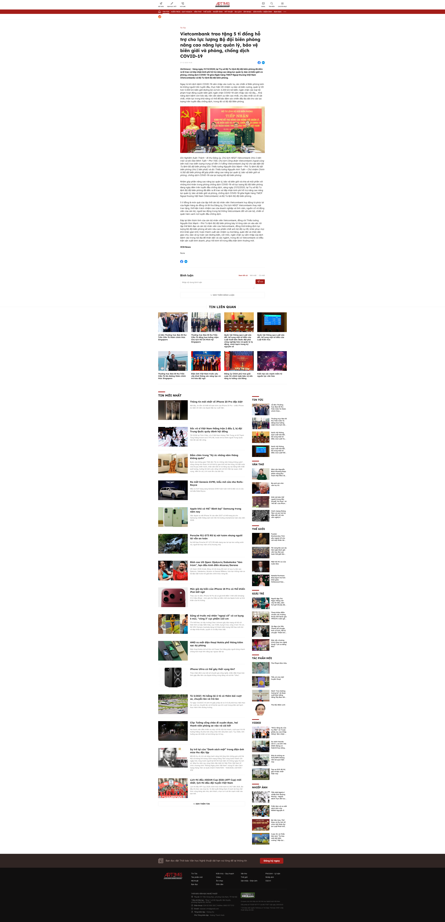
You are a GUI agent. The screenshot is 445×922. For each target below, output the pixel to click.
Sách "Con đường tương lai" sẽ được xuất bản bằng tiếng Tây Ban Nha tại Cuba (278, 695)
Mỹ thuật (229, 12)
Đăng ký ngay (272, 860)
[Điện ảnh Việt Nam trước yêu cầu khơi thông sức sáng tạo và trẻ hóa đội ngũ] (206, 361)
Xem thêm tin (203, 804)
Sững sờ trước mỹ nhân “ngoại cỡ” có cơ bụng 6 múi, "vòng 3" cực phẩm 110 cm (217, 617)
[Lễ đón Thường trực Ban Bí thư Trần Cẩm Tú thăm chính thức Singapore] (173, 322)
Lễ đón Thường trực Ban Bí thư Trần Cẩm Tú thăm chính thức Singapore (172, 337)
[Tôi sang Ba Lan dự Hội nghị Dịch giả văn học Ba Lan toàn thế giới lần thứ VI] (260, 552)
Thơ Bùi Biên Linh (278, 705)
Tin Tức (166, 12)
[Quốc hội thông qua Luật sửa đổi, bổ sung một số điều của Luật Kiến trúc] (272, 322)
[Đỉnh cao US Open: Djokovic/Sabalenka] (173, 570)
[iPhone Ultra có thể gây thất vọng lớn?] (173, 677)
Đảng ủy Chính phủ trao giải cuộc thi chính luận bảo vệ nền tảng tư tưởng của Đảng (238, 376)
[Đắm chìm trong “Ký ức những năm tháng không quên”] (173, 463)
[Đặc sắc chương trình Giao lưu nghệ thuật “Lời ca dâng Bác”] (260, 645)
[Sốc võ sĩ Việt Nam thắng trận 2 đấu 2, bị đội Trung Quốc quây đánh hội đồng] (173, 436)
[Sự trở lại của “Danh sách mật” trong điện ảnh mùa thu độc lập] (173, 757)
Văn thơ (197, 12)
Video (256, 722)
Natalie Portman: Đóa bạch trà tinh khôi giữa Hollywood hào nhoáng (278, 580)
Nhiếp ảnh (259, 787)
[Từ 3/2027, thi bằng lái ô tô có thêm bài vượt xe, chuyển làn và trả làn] (173, 704)
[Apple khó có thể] (173, 517)
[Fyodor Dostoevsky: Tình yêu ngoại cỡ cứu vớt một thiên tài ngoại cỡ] (260, 538)
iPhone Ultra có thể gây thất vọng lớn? (212, 669)
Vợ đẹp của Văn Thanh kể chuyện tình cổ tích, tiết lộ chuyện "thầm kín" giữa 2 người (278, 630)
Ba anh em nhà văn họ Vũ (277, 484)
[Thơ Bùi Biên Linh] (260, 709)
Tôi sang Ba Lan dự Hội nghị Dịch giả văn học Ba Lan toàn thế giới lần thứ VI (279, 552)
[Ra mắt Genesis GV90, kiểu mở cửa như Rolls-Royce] (173, 490)
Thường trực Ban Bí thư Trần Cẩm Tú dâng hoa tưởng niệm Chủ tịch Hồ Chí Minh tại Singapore (205, 338)
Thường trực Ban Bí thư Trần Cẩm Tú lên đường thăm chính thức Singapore (172, 376)
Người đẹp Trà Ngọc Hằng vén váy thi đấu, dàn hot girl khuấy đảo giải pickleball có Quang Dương (278, 603)
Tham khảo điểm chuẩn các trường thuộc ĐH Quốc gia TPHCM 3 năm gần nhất (279, 616)
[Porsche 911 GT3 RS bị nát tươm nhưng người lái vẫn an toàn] (173, 543)
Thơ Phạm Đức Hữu (279, 663)
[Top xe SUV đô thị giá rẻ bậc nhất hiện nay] (260, 774)
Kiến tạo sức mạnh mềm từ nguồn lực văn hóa (269, 375)
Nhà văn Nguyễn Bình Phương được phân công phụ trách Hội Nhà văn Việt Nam (278, 473)
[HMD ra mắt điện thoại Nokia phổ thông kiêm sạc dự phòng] (173, 650)
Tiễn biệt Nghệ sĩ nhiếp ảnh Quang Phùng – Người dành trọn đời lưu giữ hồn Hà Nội (278, 796)
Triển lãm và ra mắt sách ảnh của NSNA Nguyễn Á (279, 808)
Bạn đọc (278, 12)
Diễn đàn (219, 884)
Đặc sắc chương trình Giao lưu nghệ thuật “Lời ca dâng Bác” (279, 643)
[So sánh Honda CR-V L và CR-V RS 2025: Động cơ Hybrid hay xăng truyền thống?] (260, 746)
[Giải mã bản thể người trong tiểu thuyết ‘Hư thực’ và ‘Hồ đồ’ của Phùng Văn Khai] (260, 501)
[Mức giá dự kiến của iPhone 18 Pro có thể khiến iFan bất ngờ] (173, 597)
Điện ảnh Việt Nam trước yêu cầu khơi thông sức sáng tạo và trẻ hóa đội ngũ (206, 376)
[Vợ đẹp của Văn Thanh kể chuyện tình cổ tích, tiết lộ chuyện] (260, 631)
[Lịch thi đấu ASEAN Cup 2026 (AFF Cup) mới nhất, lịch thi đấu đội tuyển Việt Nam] (173, 788)
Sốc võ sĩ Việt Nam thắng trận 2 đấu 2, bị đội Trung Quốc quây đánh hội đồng (216, 430)
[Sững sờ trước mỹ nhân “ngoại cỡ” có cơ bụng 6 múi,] (173, 624)
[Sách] (260, 695)
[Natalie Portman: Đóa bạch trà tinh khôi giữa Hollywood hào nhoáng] (260, 580)
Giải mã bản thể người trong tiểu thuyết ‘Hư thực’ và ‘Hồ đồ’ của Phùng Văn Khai (278, 501)
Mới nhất (253, 275)
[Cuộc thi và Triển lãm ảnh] (260, 838)
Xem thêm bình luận (223, 295)
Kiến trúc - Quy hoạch (181, 12)
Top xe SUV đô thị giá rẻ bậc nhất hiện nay (278, 771)
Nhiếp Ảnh (218, 12)
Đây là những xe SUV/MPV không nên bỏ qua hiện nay (277, 758)
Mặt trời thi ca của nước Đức (278, 563)
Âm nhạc (247, 12)
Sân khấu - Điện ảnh (262, 12)
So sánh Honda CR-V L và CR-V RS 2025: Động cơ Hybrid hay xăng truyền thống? (278, 746)
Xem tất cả (243, 275)
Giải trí (258, 593)
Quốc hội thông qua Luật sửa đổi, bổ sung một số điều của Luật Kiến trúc (270, 337)
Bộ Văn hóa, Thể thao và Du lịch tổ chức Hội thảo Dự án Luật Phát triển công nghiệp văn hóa (278, 825)
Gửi (261, 282)
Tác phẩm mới (262, 658)
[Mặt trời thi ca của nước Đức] (260, 566)
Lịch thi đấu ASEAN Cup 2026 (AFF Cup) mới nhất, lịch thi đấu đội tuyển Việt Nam (215, 781)
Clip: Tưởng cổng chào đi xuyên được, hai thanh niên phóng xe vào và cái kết (214, 724)
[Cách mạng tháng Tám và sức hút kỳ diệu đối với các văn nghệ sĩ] (260, 515)
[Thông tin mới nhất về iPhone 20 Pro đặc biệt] (173, 410)
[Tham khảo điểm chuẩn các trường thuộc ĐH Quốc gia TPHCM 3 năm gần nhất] (260, 617)
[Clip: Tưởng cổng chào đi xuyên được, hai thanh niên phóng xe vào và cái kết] (173, 731)
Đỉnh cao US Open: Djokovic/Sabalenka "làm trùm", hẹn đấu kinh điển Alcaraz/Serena (216, 564)
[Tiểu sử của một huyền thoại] (260, 681)
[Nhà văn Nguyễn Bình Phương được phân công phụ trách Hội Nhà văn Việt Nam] (260, 474)
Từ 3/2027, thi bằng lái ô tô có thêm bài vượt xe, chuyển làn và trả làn (216, 697)
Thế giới (207, 12)
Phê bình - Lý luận (272, 873)
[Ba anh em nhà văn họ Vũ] (260, 488)
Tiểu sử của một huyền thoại (277, 678)
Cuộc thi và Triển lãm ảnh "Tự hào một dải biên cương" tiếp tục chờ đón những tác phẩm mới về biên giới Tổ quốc (278, 840)
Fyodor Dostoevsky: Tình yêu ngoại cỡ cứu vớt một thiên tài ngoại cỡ (278, 538)
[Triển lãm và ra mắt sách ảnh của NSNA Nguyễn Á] (260, 811)
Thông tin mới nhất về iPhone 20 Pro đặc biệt (216, 401)
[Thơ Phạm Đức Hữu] (260, 667)
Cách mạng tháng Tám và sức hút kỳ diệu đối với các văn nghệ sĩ (278, 514)
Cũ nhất (262, 275)
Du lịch (238, 12)
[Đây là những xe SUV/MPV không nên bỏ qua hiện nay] (260, 760)
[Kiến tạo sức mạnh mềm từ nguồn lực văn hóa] (272, 361)
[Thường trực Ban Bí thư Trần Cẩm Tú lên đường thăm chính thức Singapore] (173, 361)
